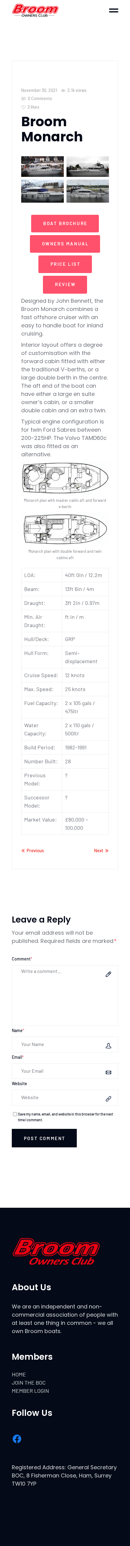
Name (18, 1030)
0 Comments (39, 98)
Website (19, 1083)
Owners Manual (65, 243)
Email (18, 1057)
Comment (22, 958)
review (65, 284)
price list (65, 264)
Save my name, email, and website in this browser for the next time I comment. (65, 1117)
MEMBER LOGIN (30, 1390)
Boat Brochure (65, 223)
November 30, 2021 (39, 90)
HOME (19, 1374)
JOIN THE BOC (29, 1382)
